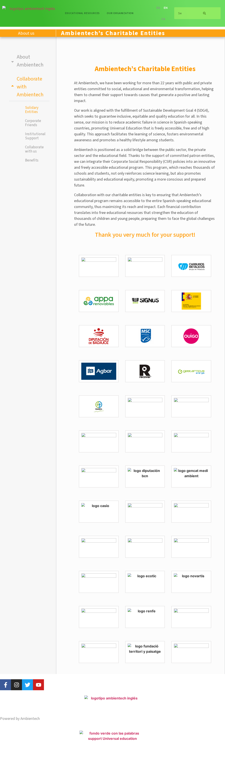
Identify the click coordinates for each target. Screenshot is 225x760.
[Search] (205, 13)
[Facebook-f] (5, 684)
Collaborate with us (34, 149)
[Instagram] (16, 684)
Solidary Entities (31, 110)
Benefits (31, 160)
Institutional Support (35, 136)
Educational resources (82, 13)
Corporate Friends (33, 123)
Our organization (120, 13)
